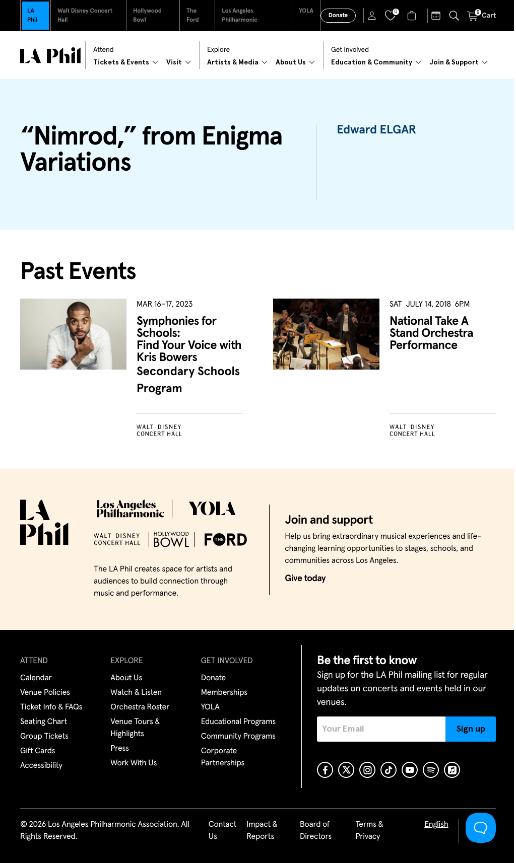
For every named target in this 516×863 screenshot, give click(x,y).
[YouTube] (410, 770)
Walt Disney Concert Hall (84, 15)
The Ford (192, 15)
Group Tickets (44, 737)
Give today (305, 578)
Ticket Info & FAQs (51, 707)
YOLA (306, 11)
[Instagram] (367, 770)
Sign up (471, 729)
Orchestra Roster (139, 707)
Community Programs (238, 737)
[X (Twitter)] (346, 770)
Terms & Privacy (369, 831)
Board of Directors (316, 831)
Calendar (36, 678)
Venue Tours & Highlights (135, 728)
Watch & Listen (136, 693)
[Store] (413, 15)
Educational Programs (238, 722)
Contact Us (223, 831)
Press (119, 749)
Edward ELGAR (376, 130)
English (436, 825)
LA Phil (32, 15)
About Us (126, 678)
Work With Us (133, 763)
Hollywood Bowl (147, 15)
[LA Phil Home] (50, 55)
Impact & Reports (261, 831)
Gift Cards (37, 751)
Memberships (224, 693)
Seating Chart (43, 722)
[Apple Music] (452, 770)
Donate (338, 16)
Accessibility (41, 766)
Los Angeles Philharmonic (239, 15)
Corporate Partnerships (222, 757)
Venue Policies (45, 693)
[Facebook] (325, 770)
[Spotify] (431, 770)
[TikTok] (388, 770)
